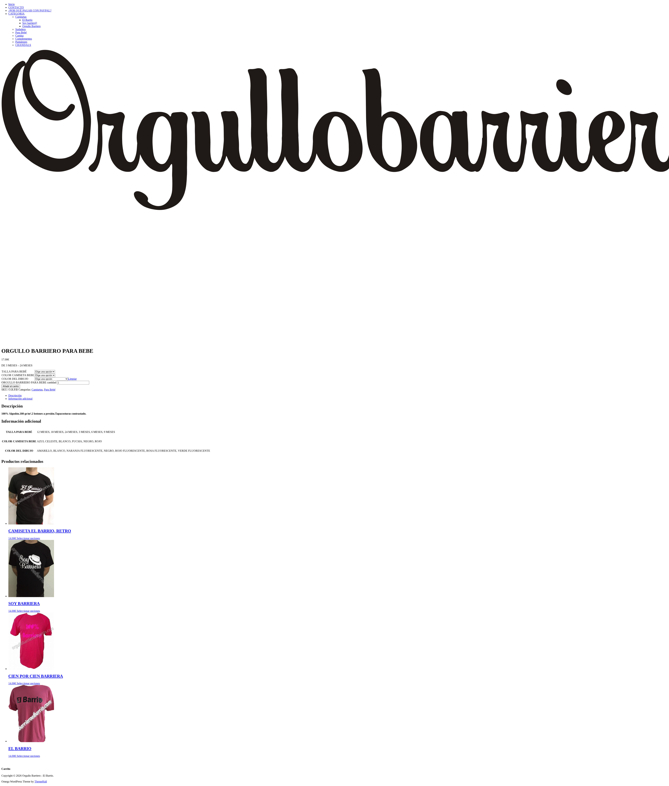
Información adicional (20, 398)
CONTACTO (16, 7)
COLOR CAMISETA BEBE (18, 375)
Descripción (15, 395)
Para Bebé (21, 32)
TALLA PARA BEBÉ (14, 371)
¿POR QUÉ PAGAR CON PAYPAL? (29, 10)
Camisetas (20, 16)
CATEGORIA (16, 13)
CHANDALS (23, 45)
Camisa (19, 35)
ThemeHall (40, 781)
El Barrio (27, 19)
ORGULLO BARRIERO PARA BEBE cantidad (28, 382)
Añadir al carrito (11, 386)
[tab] (338, 395)
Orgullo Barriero (31, 26)
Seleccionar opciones (28, 538)
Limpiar (72, 378)
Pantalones (21, 41)
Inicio (11, 4)
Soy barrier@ (29, 23)
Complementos (23, 38)
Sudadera (20, 29)
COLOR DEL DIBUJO (15, 378)
